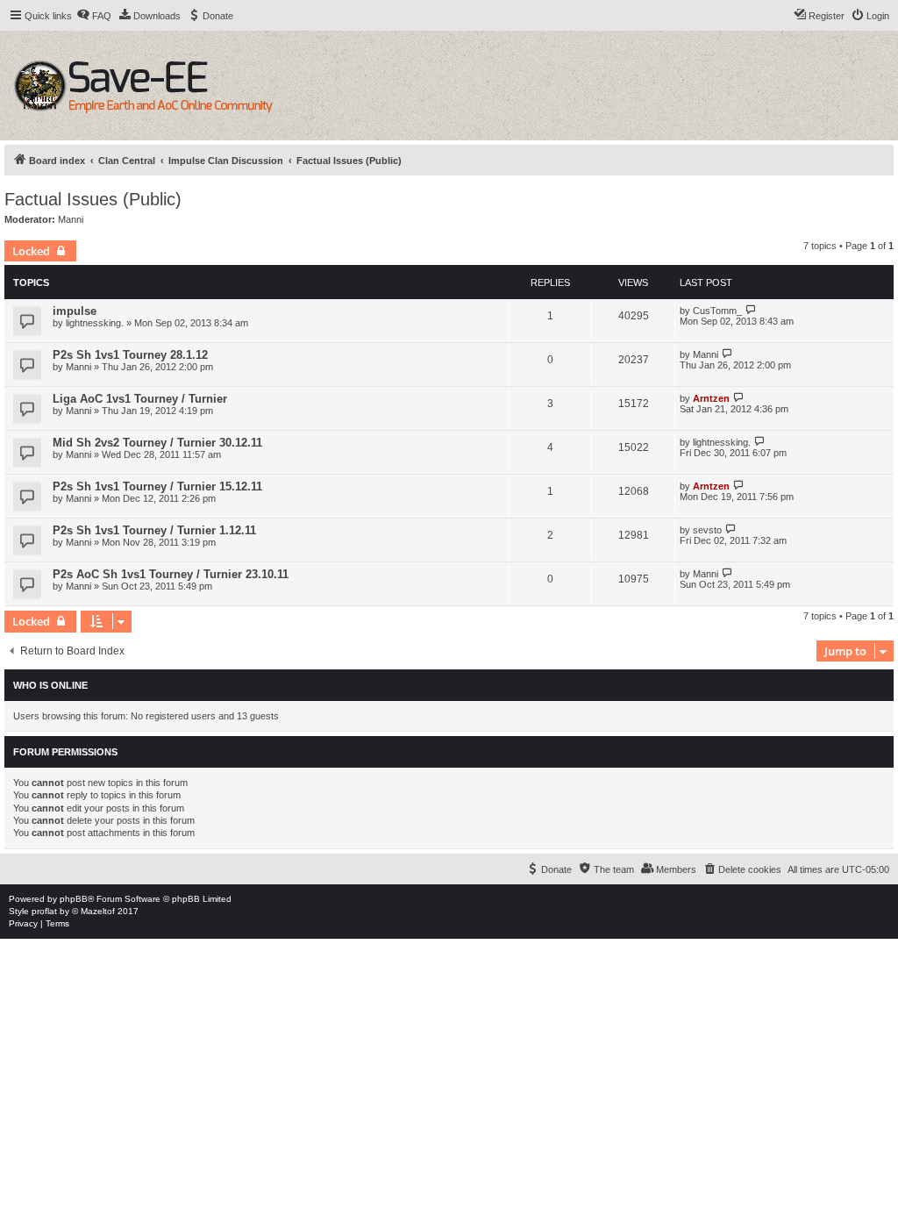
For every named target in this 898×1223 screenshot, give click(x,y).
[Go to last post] (751, 310)
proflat (44, 911)
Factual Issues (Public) (93, 199)
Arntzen (711, 398)
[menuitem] (93, 15)
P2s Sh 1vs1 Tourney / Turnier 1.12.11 (154, 530)
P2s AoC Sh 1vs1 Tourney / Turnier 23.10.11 (171, 574)
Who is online (50, 685)
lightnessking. (95, 323)
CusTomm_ (717, 310)
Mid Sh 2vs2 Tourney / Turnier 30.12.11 (157, 442)
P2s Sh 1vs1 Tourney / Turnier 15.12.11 (157, 486)
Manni (70, 219)
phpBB (74, 899)
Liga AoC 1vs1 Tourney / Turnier (140, 398)
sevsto (707, 530)
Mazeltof (98, 911)
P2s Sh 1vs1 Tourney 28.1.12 (130, 354)
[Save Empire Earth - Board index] (146, 85)
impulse (74, 311)
